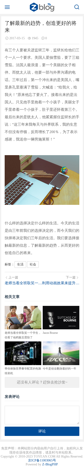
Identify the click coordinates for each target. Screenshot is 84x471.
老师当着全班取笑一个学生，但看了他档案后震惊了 (23, 283)
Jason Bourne (50, 332)
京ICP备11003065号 (42, 460)
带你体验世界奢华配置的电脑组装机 (23, 371)
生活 (20, 264)
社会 (33, 264)
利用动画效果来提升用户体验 (60, 283)
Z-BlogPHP (49, 464)
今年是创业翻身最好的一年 (59, 368)
